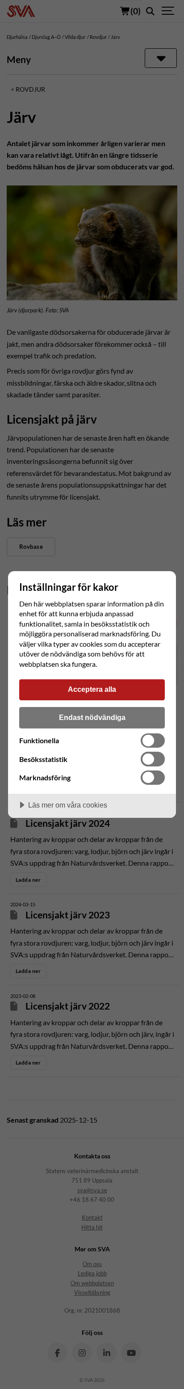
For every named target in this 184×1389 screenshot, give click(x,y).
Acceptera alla (92, 689)
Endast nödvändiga (92, 717)
